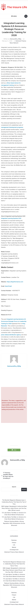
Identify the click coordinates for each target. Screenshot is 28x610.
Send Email (8, 286)
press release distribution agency (11, 334)
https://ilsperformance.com (15, 281)
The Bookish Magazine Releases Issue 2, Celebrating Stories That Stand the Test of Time (14, 502)
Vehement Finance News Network (14, 552)
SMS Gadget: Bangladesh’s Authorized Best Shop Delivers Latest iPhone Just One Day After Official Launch (14, 508)
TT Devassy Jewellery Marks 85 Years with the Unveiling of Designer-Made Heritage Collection (8, 475)
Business (14, 540)
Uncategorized (14, 549)
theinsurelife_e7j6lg (15, 39)
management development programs (12, 127)
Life (14, 545)
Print (15, 450)
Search (14, 487)
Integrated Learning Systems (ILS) (11, 218)
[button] (14, 16)
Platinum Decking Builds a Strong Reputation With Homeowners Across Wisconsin (14, 523)
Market (14, 547)
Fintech (14, 542)
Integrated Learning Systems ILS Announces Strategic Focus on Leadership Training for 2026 (13, 321)
